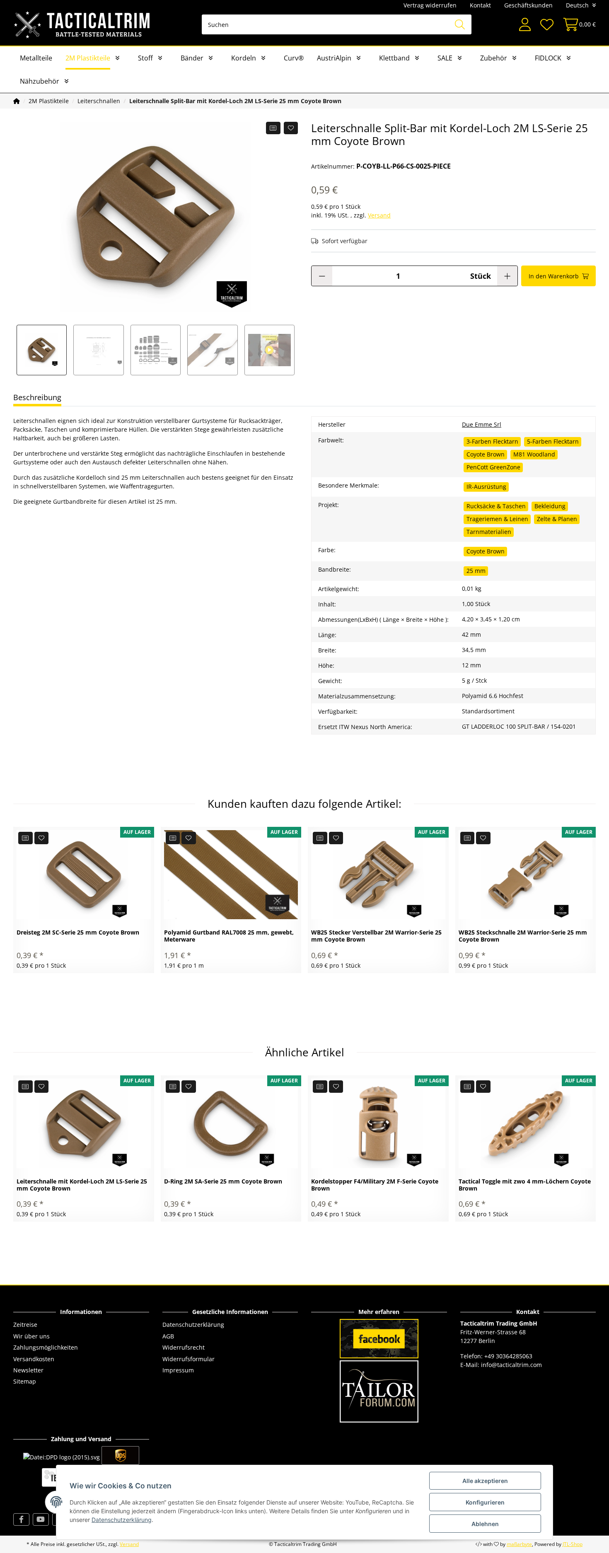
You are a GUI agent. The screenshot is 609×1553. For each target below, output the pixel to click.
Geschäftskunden (528, 5)
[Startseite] (16, 101)
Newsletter (28, 1370)
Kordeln (243, 58)
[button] (525, 24)
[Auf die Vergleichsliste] (273, 128)
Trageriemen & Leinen (497, 519)
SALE (444, 58)
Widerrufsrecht (183, 1347)
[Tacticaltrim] (82, 24)
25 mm (476, 571)
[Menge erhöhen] (507, 276)
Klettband (394, 58)
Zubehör (493, 58)
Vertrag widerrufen (430, 5)
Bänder (192, 58)
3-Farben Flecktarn (492, 441)
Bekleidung (550, 506)
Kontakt (480, 5)
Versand (379, 215)
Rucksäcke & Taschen (496, 506)
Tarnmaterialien (488, 532)
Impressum (178, 1370)
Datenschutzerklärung (193, 1324)
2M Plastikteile (87, 58)
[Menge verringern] (322, 276)
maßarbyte (519, 1544)
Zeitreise (25, 1324)
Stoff (145, 58)
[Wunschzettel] (546, 24)
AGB (168, 1336)
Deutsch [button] (577, 5)
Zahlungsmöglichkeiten (45, 1347)
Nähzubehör (39, 81)
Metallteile (36, 58)
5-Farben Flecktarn (553, 441)
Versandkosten (33, 1359)
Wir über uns (31, 1336)
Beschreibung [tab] (37, 397)
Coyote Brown (485, 454)
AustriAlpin (334, 58)
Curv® (294, 58)
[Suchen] (459, 24)
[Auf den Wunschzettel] (291, 128)
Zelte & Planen (557, 519)
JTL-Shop (572, 1544)
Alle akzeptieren (485, 1480)
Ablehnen (485, 1523)
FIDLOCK (548, 58)
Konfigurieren (485, 1502)
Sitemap (24, 1381)
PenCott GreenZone (493, 467)
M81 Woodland (534, 454)
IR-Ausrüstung (486, 486)
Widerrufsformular (188, 1359)
